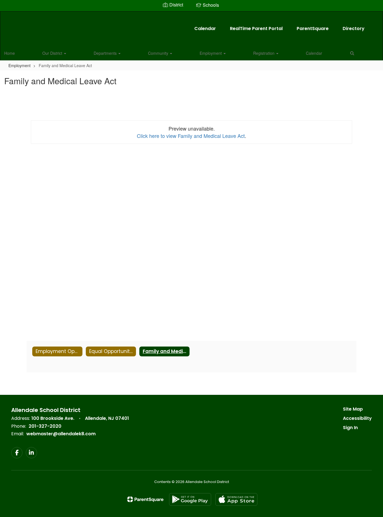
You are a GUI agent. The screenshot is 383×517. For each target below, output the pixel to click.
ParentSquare (313, 28)
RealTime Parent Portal (256, 28)
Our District (52, 53)
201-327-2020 (45, 426)
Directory (353, 28)
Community (158, 53)
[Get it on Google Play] (190, 499)
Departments (106, 53)
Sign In (350, 427)
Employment (211, 53)
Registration (264, 53)
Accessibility (357, 418)
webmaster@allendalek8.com (61, 434)
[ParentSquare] (145, 499)
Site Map (353, 409)
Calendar (205, 28)
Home (9, 53)
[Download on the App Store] (236, 499)
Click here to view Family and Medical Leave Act (191, 135)
